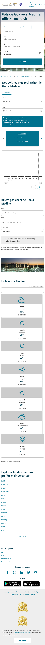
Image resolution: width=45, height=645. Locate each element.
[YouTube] (35, 572)
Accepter (22, 640)
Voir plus (22, 536)
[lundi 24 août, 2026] (12, 176)
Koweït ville (4, 484)
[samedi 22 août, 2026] (5, 176)
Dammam (4, 513)
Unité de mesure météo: (36, 286)
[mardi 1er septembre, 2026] (40, 176)
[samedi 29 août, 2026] (29, 176)
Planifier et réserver (33, 4)
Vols (11, 76)
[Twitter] (28, 572)
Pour (3, 107)
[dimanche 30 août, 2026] (33, 176)
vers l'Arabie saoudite (23, 76)
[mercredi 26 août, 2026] (19, 176)
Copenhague (5, 491)
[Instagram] (14, 572)
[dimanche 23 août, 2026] (8, 176)
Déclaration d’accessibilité (9, 562)
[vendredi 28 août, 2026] (26, 176)
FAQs (2, 552)
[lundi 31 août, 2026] (36, 176)
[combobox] (23, 101)
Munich (3, 499)
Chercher (22, 62)
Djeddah (3, 523)
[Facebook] (7, 572)
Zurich (3, 481)
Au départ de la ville (15, 594)
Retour (3, 555)
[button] (23, 27)
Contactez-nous (6, 559)
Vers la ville (14, 592)
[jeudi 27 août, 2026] (22, 176)
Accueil (3, 76)
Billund (3, 488)
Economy (6, 93)
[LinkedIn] (21, 572)
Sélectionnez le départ (10, 39)
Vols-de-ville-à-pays (34, 592)
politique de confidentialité (22, 633)
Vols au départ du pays (29, 594)
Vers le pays (6, 592)
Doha (3, 495)
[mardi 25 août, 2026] (15, 176)
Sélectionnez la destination (12, 47)
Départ (6, 52)
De (5, 37)
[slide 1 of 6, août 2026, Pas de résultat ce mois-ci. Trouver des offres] (22, 138)
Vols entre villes (23, 592)
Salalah (3, 506)
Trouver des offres (22, 141)
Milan (3, 527)
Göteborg (4, 520)
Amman (3, 509)
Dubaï (3, 516)
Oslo (2, 530)
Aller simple (7, 27)
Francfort (4, 502)
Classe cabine (5, 227)
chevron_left (4, 138)
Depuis (4, 98)
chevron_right (41, 138)
